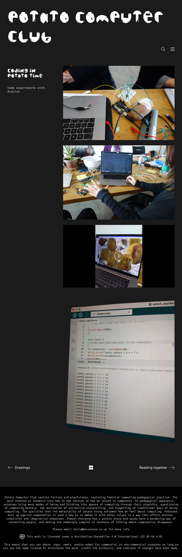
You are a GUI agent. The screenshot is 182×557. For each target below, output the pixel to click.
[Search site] (163, 49)
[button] (172, 49)
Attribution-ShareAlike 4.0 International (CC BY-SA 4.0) (118, 536)
